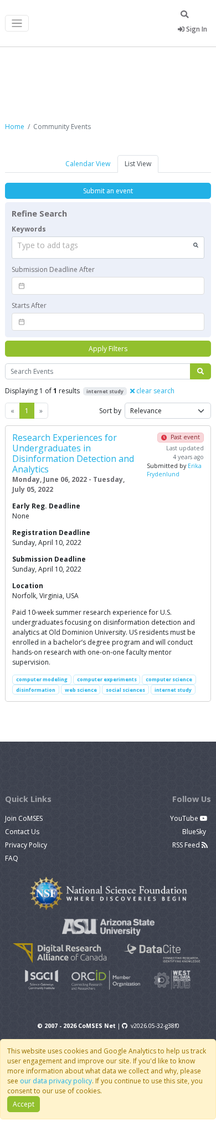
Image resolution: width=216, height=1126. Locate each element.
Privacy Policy (26, 845)
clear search (154, 390)
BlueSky (195, 831)
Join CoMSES (24, 818)
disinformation (35, 689)
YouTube (185, 818)
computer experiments (107, 679)
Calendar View (87, 163)
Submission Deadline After (53, 269)
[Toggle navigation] (17, 23)
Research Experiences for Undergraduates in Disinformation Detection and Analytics (73, 453)
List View (138, 163)
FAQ (11, 858)
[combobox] (108, 247)
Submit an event (108, 191)
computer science (169, 679)
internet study (173, 689)
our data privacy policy (56, 1081)
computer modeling (42, 679)
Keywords (29, 229)
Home (14, 126)
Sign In (195, 29)
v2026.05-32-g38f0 (155, 1026)
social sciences (125, 689)
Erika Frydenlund (174, 470)
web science (81, 689)
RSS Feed (187, 845)
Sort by (110, 410)
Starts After (29, 305)
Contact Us (22, 831)
